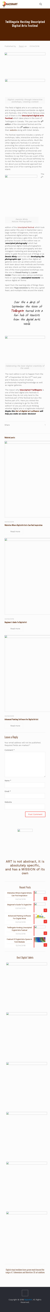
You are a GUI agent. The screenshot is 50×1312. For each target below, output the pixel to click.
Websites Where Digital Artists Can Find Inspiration (23, 525)
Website (8, 802)
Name (8, 781)
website (13, 130)
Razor (21, 46)
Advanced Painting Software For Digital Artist (21, 719)
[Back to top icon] (25, 1293)
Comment (10, 750)
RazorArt (28, 1300)
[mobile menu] (46, 4)
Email (8, 791)
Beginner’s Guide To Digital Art (16, 622)
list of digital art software (27, 411)
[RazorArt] (10, 4)
